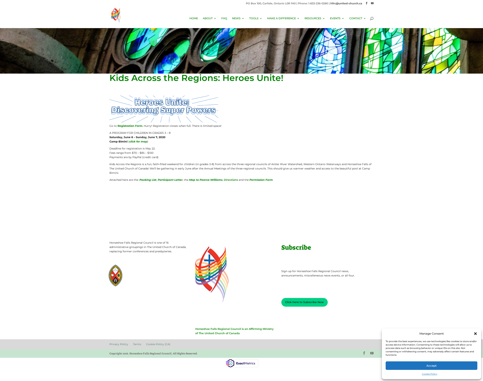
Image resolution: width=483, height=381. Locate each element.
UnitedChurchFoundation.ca (147, 273)
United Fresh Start (141, 283)
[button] (475, 334)
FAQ (224, 18)
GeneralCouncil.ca (141, 276)
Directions (231, 180)
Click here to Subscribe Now (304, 302)
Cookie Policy (429, 374)
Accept (431, 365)
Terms (139, 297)
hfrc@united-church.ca (346, 3)
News (236, 18)
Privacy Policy (121, 297)
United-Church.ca (141, 269)
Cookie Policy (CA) (160, 297)
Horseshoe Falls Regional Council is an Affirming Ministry (234, 329)
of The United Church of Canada (217, 333)
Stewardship (138, 280)
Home (193, 18)
